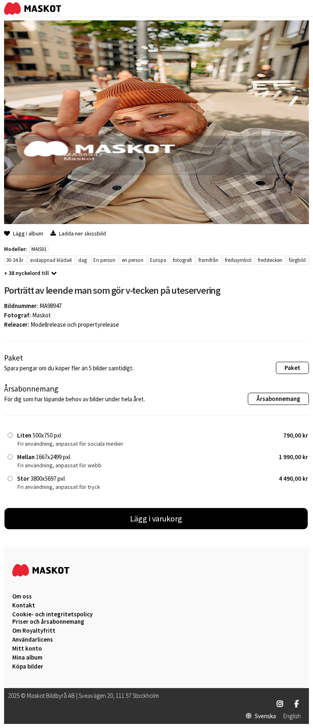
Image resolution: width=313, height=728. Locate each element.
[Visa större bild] (156, 222)
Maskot (41, 315)
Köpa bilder (27, 666)
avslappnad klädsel (51, 260)
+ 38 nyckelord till (26, 273)
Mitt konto (27, 648)
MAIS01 (38, 249)
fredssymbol (238, 260)
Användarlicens (32, 639)
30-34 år (14, 260)
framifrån (208, 260)
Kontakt (23, 605)
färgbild (297, 260)
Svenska (265, 716)
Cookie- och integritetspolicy (52, 614)
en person (132, 260)
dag (82, 260)
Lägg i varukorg (156, 518)
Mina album (27, 657)
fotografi (182, 260)
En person (104, 260)
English (292, 716)
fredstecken (270, 260)
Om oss (22, 596)
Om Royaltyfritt (33, 630)
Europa (158, 260)
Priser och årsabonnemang (48, 621)
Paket (292, 368)
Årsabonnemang (278, 398)
